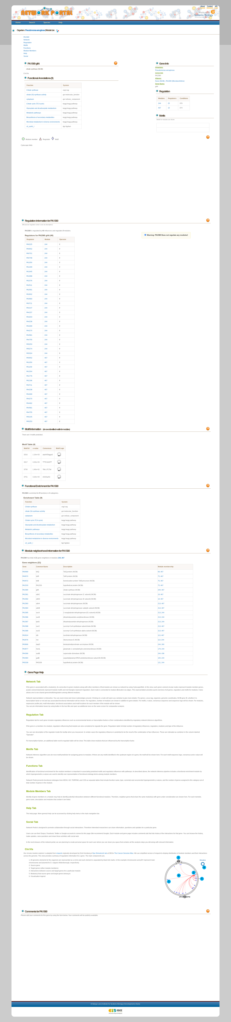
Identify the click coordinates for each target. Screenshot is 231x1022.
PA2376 (29, 281)
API (216, 6)
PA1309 (29, 267)
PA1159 (29, 367)
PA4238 (29, 321)
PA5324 (29, 353)
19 (159, 594)
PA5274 (29, 349)
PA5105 (29, 417)
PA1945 (29, 272)
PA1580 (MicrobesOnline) (175, 81)
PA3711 (29, 303)
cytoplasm (30, 99)
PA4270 (29, 331)
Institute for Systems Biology (112, 1004)
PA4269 (29, 326)
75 (159, 576)
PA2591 (29, 290)
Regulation (28, 43)
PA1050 (29, 262)
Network (27, 40)
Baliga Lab (97, 1004)
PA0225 (29, 244)
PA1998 (29, 276)
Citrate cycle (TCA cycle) (35, 104)
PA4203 (29, 317)
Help (60, 22)
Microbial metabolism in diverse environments (43, 122)
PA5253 (29, 344)
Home (18, 22)
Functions (27, 48)
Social (26, 56)
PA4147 (29, 308)
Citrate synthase (32, 90)
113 (159, 635)
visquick (59, 853)
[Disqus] (116, 956)
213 (159, 603)
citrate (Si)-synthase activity (36, 95)
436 (162, 653)
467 (159, 108)
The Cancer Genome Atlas (123, 853)
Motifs (26, 45)
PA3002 (29, 294)
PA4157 (29, 312)
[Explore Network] (57, 30)
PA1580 (26, 37)
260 (162, 644)
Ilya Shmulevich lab (100, 853)
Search (32, 22)
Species (46, 22)
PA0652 (29, 249)
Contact (210, 6)
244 (159, 103)
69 (159, 572)
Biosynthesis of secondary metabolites (40, 117)
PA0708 (29, 258)
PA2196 (29, 380)
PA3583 (29, 299)
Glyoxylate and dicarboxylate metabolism (41, 108)
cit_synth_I (30, 126)
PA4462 (29, 403)
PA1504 (29, 371)
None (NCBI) (160, 81)
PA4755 (29, 340)
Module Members (30, 51)
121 (159, 662)
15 (169, 108)
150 (159, 658)
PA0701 (29, 253)
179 (159, 649)
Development (129, 1004)
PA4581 (29, 335)
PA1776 (29, 376)
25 (169, 103)
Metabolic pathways (33, 113)
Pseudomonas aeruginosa (35, 30)
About (202, 6)
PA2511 (29, 285)
